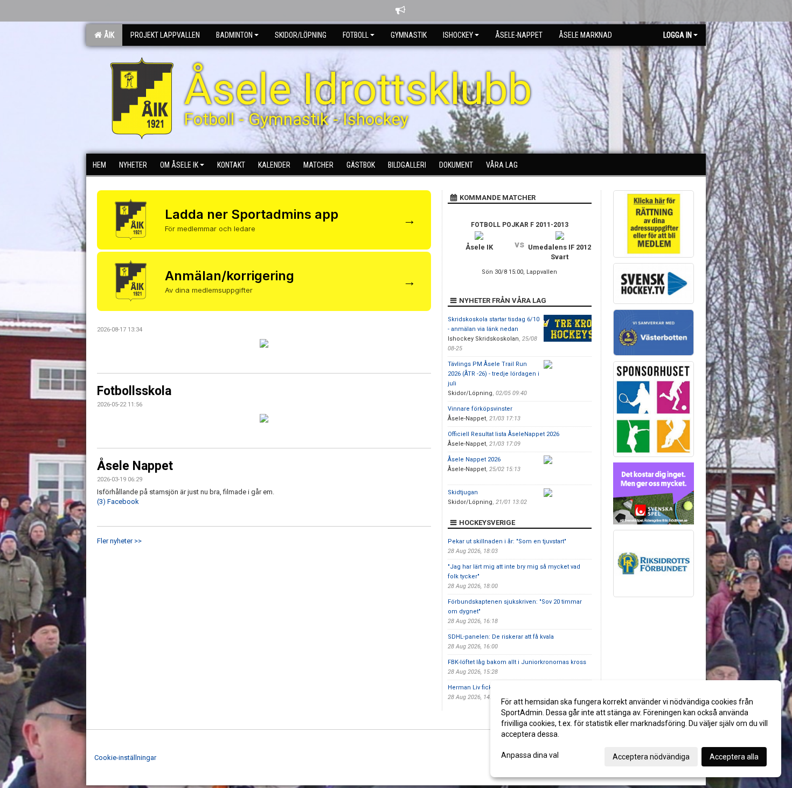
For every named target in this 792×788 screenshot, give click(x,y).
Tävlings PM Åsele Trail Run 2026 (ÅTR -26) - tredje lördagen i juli (493, 374)
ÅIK (107, 35)
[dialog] (635, 728)
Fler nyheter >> (119, 541)
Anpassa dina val (530, 755)
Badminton (234, 35)
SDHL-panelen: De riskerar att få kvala (501, 636)
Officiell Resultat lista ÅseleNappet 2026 (503, 434)
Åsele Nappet (135, 466)
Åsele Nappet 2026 (474, 459)
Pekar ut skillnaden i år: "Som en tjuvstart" (507, 541)
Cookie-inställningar (125, 758)
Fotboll (356, 35)
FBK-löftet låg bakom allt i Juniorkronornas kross (517, 662)
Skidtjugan (463, 492)
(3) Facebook (118, 501)
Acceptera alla (734, 756)
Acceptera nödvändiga (651, 756)
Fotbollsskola (134, 391)
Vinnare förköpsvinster (480, 408)
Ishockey (458, 35)
